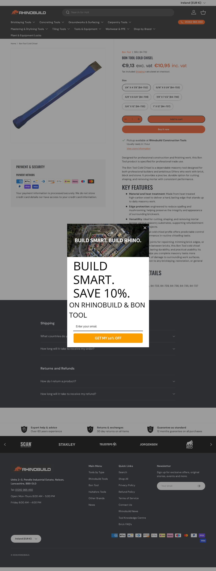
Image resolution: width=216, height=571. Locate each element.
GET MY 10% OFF (108, 338)
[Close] (145, 228)
